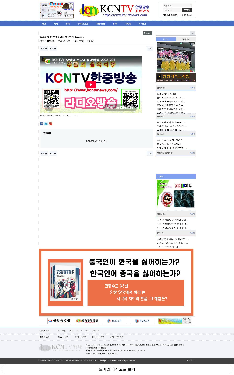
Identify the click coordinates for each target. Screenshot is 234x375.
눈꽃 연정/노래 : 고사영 (168, 144)
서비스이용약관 (72, 360)
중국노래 (161, 134)
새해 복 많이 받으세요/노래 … (172, 126)
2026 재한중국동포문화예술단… (173, 239)
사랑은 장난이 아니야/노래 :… (172, 147)
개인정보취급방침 (55, 360)
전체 (184, 319)
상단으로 (190, 360)
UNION (95, 331)
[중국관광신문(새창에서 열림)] (87, 321)
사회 (56, 23)
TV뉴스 (160, 233)
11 (77, 331)
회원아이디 (168, 6)
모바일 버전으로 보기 (117, 369)
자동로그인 (187, 15)
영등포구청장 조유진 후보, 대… (172, 243)
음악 (115, 23)
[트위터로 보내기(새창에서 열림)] (46, 123)
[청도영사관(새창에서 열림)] (142, 321)
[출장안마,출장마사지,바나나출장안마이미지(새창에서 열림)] (41, 32)
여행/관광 (100, 23)
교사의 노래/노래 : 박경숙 (169, 140)
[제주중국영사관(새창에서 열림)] (170, 321)
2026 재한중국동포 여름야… (171, 101)
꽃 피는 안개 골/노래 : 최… (170, 130)
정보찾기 (174, 15)
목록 (150, 48)
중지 (189, 319)
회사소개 (42, 360)
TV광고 (142, 23)
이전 (184, 322)
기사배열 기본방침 (88, 360)
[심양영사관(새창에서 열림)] (115, 321)
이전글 (44, 48)
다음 (189, 322)
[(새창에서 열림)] (116, 282)
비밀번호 (167, 10)
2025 (87, 331)
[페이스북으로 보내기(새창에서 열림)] (41, 123)
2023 (71, 331)
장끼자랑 (161, 88)
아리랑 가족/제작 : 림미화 (169, 246)
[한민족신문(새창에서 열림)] (59, 321)
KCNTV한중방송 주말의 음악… (172, 220)
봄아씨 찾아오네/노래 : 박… (171, 97)
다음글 (53, 48)
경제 (68, 23)
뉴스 (44, 23)
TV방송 (127, 23)
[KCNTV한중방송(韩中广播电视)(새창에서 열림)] (57, 10)
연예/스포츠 (82, 23)
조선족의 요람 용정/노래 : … (171, 122)
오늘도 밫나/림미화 (166, 94)
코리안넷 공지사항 (165, 153)
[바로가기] (176, 77)
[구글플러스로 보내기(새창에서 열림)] (50, 123)
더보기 (192, 88)
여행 (64, 331)
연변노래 (161, 116)
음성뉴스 (161, 214)
